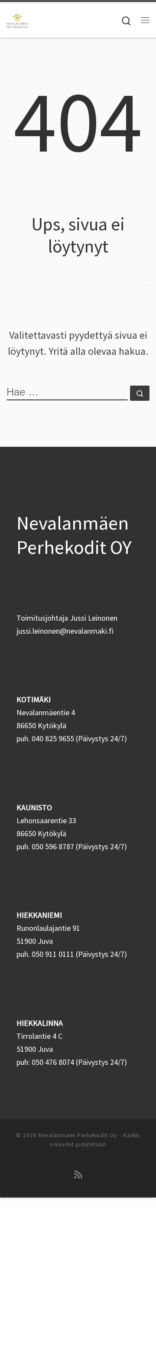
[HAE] (67, 393)
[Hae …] (140, 393)
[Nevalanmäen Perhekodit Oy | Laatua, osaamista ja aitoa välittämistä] (17, 19)
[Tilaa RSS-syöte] (78, 1175)
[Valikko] (145, 20)
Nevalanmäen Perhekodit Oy (78, 1135)
